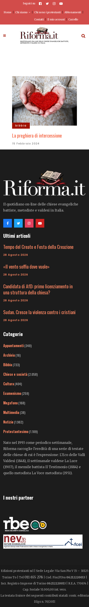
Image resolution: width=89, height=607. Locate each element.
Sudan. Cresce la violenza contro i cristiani (39, 311)
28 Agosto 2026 (15, 255)
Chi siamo (21, 12)
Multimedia (11, 412)
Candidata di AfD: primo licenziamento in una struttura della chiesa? (38, 289)
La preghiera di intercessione (37, 135)
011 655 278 (33, 577)
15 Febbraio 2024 (26, 143)
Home (7, 12)
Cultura (8, 383)
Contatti (39, 19)
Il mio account (56, 19)
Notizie (8, 422)
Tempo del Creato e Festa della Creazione (38, 246)
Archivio (9, 355)
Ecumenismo (12, 393)
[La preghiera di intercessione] (44, 100)
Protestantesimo (15, 431)
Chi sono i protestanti (47, 12)
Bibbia (7, 364)
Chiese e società (15, 374)
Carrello (73, 19)
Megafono (10, 402)
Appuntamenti (13, 345)
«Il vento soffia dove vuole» (26, 266)
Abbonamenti (72, 12)
